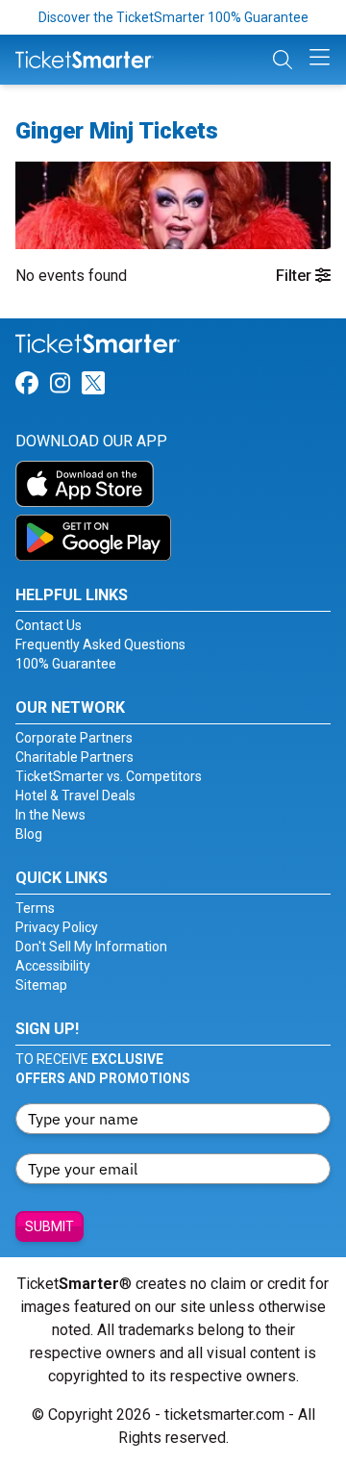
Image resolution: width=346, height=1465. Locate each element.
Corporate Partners (74, 737)
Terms (35, 908)
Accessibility (52, 965)
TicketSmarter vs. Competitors (108, 776)
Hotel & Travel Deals (75, 795)
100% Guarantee (65, 663)
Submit (49, 1226)
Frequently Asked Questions (100, 644)
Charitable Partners (74, 757)
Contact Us (48, 625)
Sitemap (41, 985)
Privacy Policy (56, 927)
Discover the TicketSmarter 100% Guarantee (173, 17)
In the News (50, 814)
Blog (28, 834)
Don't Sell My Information (91, 946)
